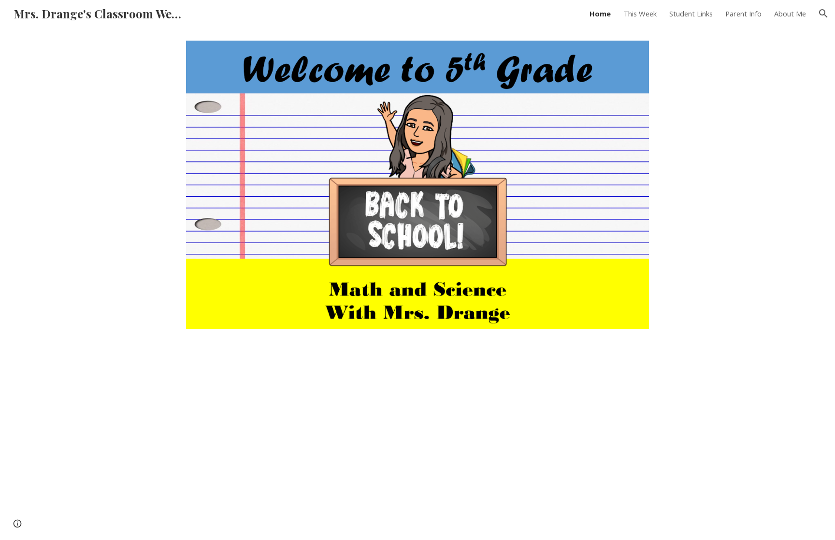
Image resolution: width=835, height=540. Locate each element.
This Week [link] (640, 13)
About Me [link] (790, 13)
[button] (823, 13)
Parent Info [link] (743, 13)
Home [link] (600, 13)
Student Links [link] (691, 13)
